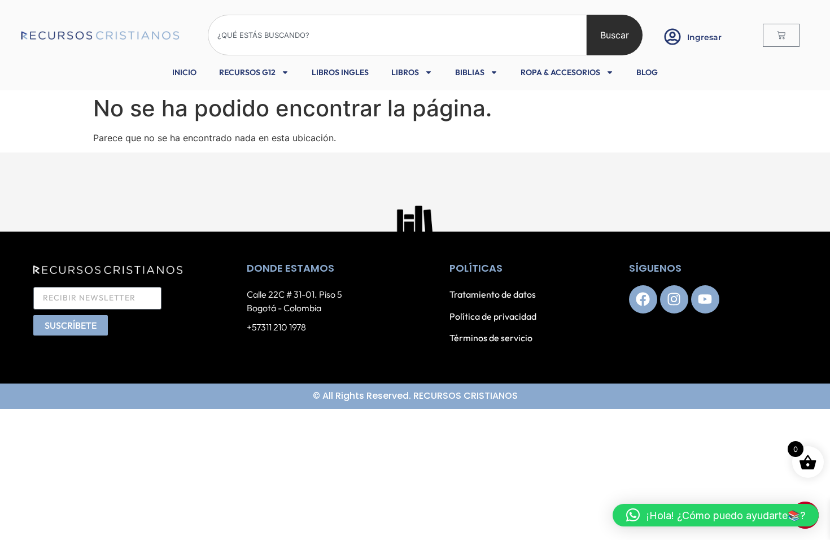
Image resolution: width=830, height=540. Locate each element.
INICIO (184, 72)
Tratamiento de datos (492, 294)
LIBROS (405, 72)
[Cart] (781, 35)
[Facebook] (643, 299)
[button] (716, 515)
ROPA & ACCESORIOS (560, 72)
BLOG (647, 72)
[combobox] (397, 35)
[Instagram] (674, 299)
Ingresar (704, 37)
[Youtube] (705, 299)
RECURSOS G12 (247, 72)
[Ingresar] (672, 36)
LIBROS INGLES (340, 72)
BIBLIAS (469, 72)
